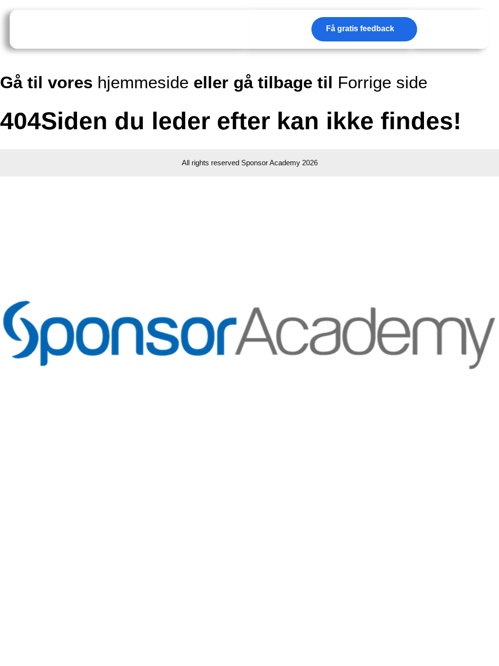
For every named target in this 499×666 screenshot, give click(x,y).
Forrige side (382, 82)
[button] (465, 29)
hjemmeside (143, 82)
